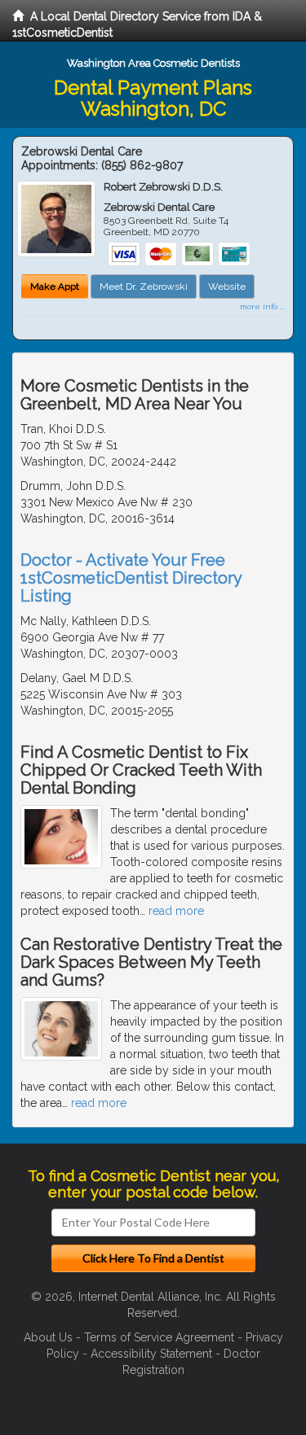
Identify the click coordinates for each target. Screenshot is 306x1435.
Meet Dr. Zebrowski (144, 286)
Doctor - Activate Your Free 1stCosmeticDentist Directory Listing (131, 578)
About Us (48, 1337)
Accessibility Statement (151, 1353)
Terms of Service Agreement (159, 1337)
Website (227, 286)
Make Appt (54, 286)
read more (176, 910)
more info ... (262, 306)
